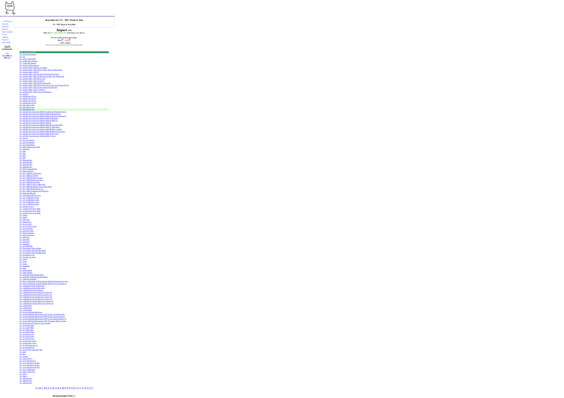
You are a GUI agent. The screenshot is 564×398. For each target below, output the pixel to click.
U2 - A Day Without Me (28, 59)
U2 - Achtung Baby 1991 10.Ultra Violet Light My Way (38, 87)
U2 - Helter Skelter (26, 270)
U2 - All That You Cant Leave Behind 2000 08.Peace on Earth (41, 129)
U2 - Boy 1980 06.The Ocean (30, 182)
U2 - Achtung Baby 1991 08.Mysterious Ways (35, 83)
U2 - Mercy (23, 374)
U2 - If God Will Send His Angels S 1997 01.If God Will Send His (42, 314)
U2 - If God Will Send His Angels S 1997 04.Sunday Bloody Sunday (43, 321)
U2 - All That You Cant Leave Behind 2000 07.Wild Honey (40, 127)
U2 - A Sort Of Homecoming (29, 65)
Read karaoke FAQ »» (64, 396)
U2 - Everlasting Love (27, 255)
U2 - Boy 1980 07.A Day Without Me (32, 184)
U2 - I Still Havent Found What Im (31, 290)
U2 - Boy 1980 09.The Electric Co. (31, 189)
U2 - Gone (23, 261)
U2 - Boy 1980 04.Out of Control (31, 178)
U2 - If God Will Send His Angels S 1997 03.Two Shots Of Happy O (43, 319)
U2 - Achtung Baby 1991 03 (29, 72)
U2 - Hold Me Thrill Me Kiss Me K (31, 275)
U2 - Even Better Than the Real (30, 248)
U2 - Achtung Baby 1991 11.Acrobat (32, 90)
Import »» (64, 30)
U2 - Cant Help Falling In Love (30, 195)
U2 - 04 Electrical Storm (28, 54)
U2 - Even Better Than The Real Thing (33, 250)
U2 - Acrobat (24, 94)
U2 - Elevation (25, 237)
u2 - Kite (23, 354)
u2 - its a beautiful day (27, 347)
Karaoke (5, 26)
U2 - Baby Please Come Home (30, 147)
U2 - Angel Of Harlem (27, 142)
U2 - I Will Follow (26, 305)
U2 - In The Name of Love (29, 345)
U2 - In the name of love (28, 341)
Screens (5, 24)
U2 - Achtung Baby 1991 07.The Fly (32, 81)
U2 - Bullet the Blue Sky (28, 193)
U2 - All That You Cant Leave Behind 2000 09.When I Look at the (42, 131)
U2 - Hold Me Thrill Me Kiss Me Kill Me (33, 277)
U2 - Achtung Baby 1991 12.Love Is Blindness (35, 92)
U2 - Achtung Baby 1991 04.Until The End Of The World (39, 74)
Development (7, 32)
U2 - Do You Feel (26, 224)
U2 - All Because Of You (28, 96)
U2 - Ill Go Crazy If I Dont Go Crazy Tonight (35, 323)
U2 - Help (23, 268)
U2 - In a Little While (27, 328)
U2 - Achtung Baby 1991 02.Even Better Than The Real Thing (41, 70)
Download (6, 42)
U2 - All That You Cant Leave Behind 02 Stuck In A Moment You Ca (43, 112)
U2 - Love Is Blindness (27, 369)
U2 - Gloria (23, 259)
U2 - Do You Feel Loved (28, 226)
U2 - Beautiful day (26, 167)
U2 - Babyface (24, 149)
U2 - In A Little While (27, 325)
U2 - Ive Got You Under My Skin (31, 350)
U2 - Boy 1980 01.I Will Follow (30, 173)
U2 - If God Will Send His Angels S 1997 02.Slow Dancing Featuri (42, 316)
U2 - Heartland (25, 266)
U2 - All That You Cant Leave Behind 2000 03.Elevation (39, 118)
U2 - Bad (23, 151)
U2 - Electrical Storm (27, 233)
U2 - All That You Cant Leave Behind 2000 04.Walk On (39, 120)
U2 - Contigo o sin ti (26, 206)
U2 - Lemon (24, 356)
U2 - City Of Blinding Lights (29, 197)
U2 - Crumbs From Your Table (30, 209)
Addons (5, 37)
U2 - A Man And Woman (28, 63)
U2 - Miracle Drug (26, 378)
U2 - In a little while (26, 330)
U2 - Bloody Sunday (27, 171)
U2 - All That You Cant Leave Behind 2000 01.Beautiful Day (40, 114)
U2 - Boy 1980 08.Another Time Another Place (36, 186)
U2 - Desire (23, 215)
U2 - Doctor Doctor (26, 228)
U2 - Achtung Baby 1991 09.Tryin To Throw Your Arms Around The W (44, 85)
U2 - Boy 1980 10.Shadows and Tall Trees (34, 191)
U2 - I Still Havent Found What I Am (32, 286)
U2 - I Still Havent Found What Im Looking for (36, 294)
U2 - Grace (23, 264)
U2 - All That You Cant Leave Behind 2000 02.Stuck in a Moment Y (43, 116)
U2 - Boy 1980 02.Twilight (29, 175)
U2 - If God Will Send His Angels (31, 312)
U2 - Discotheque (25, 222)
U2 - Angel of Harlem (27, 140)
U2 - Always (24, 138)
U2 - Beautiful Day (26, 160)
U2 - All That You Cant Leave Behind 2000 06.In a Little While (41, 125)
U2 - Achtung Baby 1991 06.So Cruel (32, 78)
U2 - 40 (22, 56)
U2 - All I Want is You (27, 107)
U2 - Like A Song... (26, 358)
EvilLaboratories (7, 49)
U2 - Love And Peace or (28, 361)
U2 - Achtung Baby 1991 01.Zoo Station (33, 67)
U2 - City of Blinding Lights (29, 204)
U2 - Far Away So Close (28, 257)
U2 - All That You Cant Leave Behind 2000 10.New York (39, 134)
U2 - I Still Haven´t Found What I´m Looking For (36, 301)
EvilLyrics (8, 21)
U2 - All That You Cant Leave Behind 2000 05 (35, 123)
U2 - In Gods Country (27, 334)
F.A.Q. (4, 34)
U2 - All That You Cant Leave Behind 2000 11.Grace (38, 136)
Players (5, 29)
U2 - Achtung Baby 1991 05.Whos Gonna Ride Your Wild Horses (42, 76)
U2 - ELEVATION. (26, 246)
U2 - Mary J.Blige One (27, 372)
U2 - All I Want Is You (27, 105)
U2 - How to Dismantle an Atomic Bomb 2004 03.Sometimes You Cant (44, 281)
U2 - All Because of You (28, 98)
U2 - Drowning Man (26, 231)
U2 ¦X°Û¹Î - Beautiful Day (28, 169)
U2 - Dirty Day (25, 220)
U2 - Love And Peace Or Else (30, 363)
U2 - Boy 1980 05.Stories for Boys (31, 180)
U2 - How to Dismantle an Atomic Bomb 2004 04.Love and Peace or (43, 283)
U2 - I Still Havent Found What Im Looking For (36, 292)
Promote (5, 40)
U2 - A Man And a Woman (28, 61)
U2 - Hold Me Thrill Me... (28, 279)
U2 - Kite (23, 352)
